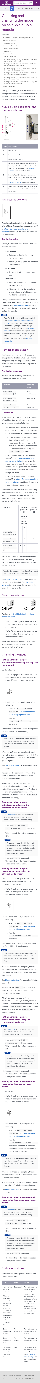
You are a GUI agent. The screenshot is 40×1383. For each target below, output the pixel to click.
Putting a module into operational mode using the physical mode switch (20, 78)
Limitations (8, 51)
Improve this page (31, 8)
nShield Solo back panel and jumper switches (18, 38)
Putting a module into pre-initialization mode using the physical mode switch (20, 60)
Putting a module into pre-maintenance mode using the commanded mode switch (20, 73)
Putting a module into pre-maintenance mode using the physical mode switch (20, 69)
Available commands (11, 48)
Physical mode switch (10, 40)
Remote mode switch (10, 46)
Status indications (9, 86)
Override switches (9, 54)
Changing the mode (9, 57)
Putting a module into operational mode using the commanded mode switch (20, 82)
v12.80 (19, 8)
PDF (12, 7)
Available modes (9, 43)
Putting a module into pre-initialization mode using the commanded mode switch (20, 64)
